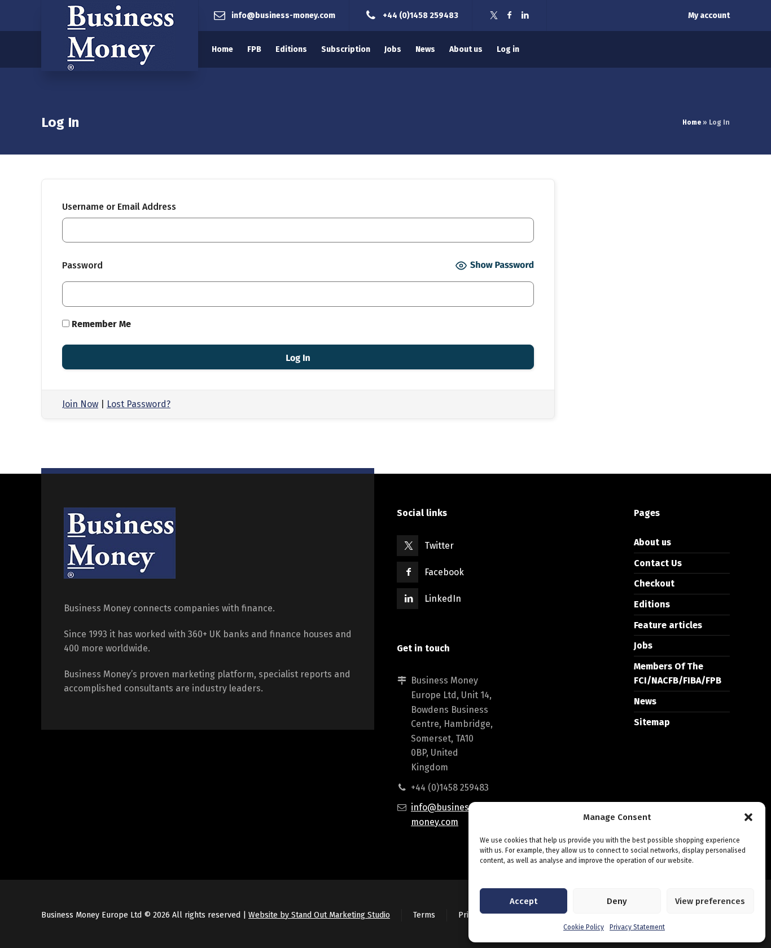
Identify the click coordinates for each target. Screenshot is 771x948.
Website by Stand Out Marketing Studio (319, 915)
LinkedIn (442, 598)
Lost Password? (138, 404)
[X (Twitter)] (494, 15)
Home (691, 122)
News (645, 701)
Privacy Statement (637, 927)
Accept (523, 901)
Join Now (80, 404)
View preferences (710, 901)
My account (709, 15)
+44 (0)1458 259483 (420, 15)
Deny (617, 901)
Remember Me (100, 324)
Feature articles (668, 625)
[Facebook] (509, 15)
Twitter (439, 545)
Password (82, 265)
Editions (652, 604)
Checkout (654, 583)
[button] (748, 817)
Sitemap (652, 722)
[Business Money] (120, 35)
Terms (424, 915)
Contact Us (658, 563)
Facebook (444, 572)
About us (652, 542)
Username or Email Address (119, 206)
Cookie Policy (583, 927)
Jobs (643, 645)
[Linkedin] (525, 15)
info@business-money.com (283, 15)
